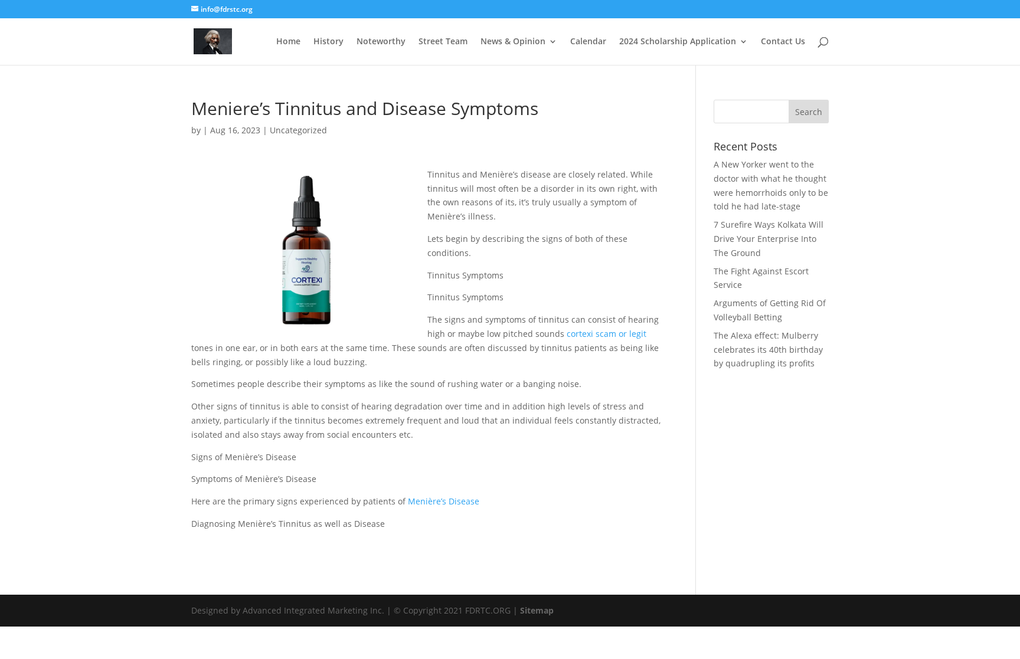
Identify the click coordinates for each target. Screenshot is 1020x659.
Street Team (443, 42)
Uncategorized (298, 130)
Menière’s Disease (443, 501)
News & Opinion (512, 42)
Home (288, 42)
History (328, 42)
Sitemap (537, 610)
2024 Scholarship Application (677, 42)
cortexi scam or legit (606, 333)
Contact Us (783, 42)
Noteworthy (381, 42)
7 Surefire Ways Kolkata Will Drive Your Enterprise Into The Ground (768, 238)
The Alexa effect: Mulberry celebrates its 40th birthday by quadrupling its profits (768, 349)
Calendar (588, 42)
